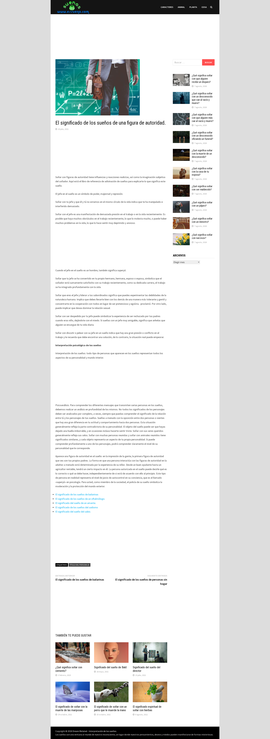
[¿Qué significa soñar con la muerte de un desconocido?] (181, 150)
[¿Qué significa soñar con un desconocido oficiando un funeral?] (181, 133)
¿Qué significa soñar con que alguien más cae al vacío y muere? (202, 117)
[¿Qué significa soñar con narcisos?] (181, 235)
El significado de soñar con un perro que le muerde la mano (110, 708)
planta (193, 7)
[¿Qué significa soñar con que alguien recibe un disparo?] (181, 75)
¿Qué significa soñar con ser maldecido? (202, 188)
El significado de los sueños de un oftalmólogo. (80, 498)
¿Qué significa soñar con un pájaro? (202, 204)
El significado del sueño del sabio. (73, 511)
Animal (181, 7)
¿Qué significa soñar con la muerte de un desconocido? (202, 153)
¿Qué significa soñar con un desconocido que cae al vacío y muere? (202, 98)
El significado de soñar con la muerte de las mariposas (71, 708)
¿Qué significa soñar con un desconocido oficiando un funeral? (202, 135)
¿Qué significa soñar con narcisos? (202, 236)
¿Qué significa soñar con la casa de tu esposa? (202, 171)
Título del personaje (79, 565)
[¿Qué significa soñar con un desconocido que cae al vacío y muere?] (181, 93)
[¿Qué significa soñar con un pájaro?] (181, 202)
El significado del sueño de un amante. (75, 503)
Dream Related (80, 731)
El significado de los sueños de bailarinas (76, 494)
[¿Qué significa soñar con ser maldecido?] (181, 186)
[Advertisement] (135, 34)
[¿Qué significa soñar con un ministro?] (181, 219)
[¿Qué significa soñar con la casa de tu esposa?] (181, 168)
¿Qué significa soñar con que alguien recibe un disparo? (202, 78)
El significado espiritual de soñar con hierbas (147, 708)
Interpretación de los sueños (102, 731)
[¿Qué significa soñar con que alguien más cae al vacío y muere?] (181, 115)
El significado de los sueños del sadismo (76, 507)
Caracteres (167, 7)
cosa (204, 7)
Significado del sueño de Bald (110, 667)
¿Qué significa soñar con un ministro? (202, 220)
